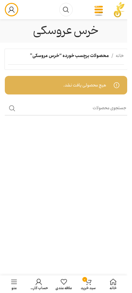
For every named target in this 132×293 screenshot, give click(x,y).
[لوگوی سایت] (119, 9)
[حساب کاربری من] (11, 9)
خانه (120, 55)
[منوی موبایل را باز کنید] (98, 9)
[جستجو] (66, 9)
